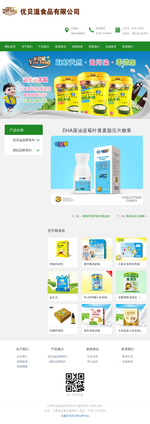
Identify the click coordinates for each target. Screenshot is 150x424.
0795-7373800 (104, 33)
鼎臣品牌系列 (22, 150)
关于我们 (26, 46)
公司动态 (92, 356)
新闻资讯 (60, 46)
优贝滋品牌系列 (24, 140)
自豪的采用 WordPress (75, 416)
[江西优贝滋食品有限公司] (41, 10)
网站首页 (10, 46)
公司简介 (22, 356)
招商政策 (77, 46)
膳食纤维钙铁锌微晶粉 (96, 216)
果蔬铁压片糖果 (135, 216)
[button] (11, 85)
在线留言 (110, 46)
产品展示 (43, 46)
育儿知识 (92, 361)
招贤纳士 (94, 46)
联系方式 (127, 356)
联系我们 (127, 46)
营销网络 (22, 366)
